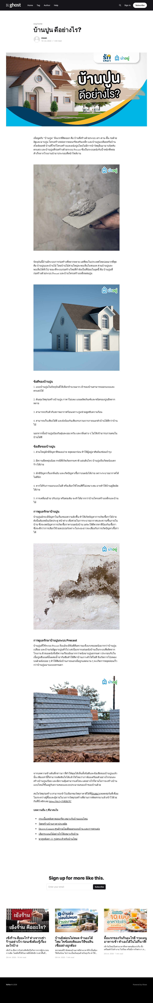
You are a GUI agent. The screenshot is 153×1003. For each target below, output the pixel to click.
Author (47, 5)
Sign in (127, 5)
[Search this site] (120, 5)
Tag (38, 5)
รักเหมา (95, 793)
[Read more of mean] (36, 39)
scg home (37, 24)
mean (44, 38)
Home (30, 5)
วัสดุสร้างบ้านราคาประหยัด (53, 823)
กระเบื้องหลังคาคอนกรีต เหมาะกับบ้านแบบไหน (63, 818)
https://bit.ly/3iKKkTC (60, 801)
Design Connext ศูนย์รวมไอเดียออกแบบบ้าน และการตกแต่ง (69, 828)
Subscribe (140, 5)
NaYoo (8, 985)
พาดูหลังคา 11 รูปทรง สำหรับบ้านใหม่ (58, 838)
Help (56, 5)
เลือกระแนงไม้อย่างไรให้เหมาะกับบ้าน (58, 833)
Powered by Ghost (140, 985)
